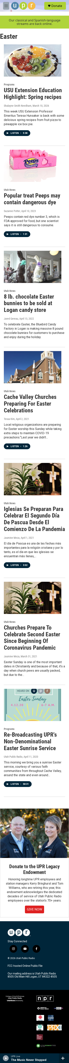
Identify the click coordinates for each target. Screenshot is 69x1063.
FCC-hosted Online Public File (25, 965)
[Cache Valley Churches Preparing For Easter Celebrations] (32, 367)
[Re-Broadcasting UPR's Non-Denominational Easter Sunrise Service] (32, 705)
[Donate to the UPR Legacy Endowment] (34, 833)
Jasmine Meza (12, 537)
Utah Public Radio (13, 756)
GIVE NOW (34, 909)
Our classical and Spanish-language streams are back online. (34, 22)
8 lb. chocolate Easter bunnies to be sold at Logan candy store (29, 303)
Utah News (9, 189)
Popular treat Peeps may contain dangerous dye (32, 199)
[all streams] (64, 1058)
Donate (56, 6)
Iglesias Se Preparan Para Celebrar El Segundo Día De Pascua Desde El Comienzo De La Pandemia (34, 519)
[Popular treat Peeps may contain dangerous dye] (32, 166)
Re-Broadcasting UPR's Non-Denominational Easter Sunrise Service (30, 741)
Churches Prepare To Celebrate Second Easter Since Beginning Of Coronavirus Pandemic (32, 637)
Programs (9, 84)
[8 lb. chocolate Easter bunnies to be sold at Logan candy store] (32, 267)
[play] (5, 1058)
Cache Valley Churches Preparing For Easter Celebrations (30, 403)
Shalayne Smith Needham (17, 105)
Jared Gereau (11, 318)
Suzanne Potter (12, 211)
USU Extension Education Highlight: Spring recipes (33, 93)
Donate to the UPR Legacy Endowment (34, 869)
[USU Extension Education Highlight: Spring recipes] (32, 60)
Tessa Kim (9, 418)
